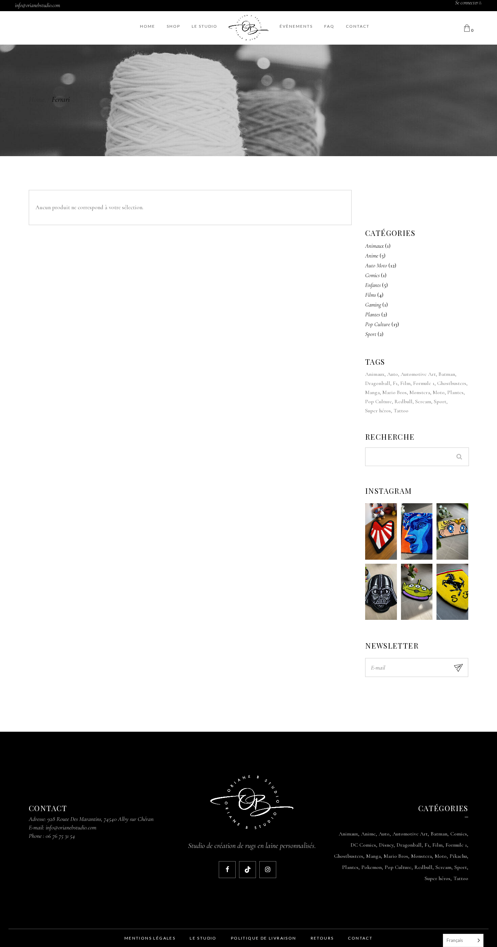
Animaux (374, 374)
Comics (458, 833)
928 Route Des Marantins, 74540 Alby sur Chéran (100, 819)
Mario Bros (394, 392)
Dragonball (377, 383)
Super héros (378, 410)
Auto (392, 374)
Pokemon (371, 867)
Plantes (455, 392)
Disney (386, 845)
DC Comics (363, 845)
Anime (368, 833)
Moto (439, 392)
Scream (423, 401)
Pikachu (458, 856)
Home (37, 99)
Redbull (403, 401)
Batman (447, 374)
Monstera (419, 392)
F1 (395, 383)
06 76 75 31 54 (60, 836)
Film (405, 383)
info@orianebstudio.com (37, 5)
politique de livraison (264, 938)
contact (360, 938)
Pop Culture (378, 401)
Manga (372, 392)
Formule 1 (423, 383)
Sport (440, 401)
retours (322, 938)
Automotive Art (418, 374)
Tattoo (401, 410)
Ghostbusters (451, 383)
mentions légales (149, 938)
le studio (203, 938)
